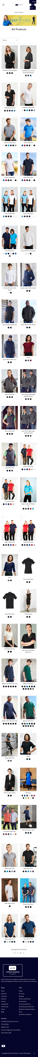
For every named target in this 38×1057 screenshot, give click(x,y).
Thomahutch (14, 1054)
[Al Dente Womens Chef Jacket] (10, 276)
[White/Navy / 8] (13, 218)
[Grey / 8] (29, 147)
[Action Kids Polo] (28, 130)
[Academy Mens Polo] (10, 130)
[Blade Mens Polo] (28, 856)
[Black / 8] (34, 147)
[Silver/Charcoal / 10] (34, 112)
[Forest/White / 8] (29, 688)
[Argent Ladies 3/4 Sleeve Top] (28, 491)
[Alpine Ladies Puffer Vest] (10, 313)
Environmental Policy (25, 1005)
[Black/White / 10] (25, 112)
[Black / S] (12, 74)
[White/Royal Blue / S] (34, 218)
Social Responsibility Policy (26, 1008)
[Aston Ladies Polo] (28, 567)
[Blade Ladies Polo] (10, 856)
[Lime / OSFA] (26, 799)
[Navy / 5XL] (27, 329)
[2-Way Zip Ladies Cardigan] (10, 58)
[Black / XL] (28, 437)
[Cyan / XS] (6, 255)
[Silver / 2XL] (28, 943)
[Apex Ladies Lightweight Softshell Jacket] (28, 382)
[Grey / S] (12, 472)
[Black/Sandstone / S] (4, 505)
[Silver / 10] (10, 943)
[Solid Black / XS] (13, 255)
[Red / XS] (25, 182)
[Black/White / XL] (4, 725)
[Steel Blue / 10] (14, 943)
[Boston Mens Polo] (28, 892)
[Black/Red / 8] (28, 690)
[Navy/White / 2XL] (11, 147)
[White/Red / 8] (10, 220)
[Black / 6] (23, 510)
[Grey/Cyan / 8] (25, 688)
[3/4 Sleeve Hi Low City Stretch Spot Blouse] (28, 58)
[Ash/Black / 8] (33, 690)
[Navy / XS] (27, 182)
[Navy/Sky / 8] (34, 688)
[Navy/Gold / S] (8, 688)
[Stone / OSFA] (29, 797)
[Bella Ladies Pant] (10, 746)
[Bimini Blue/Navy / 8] (4, 218)
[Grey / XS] (29, 182)
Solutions (3, 1000)
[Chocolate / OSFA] (23, 799)
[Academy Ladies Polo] (28, 95)
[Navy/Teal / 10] (32, 112)
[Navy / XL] (26, 437)
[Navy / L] (12, 435)
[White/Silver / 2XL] (4, 147)
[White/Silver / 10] (22, 112)
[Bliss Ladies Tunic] (10, 891)
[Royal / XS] (22, 182)
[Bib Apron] (28, 781)
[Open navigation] (5, 5)
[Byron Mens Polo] (28, 927)
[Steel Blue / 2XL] (33, 943)
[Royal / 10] (12, 112)
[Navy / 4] (29, 618)
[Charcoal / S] (7, 74)
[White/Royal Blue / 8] (16, 218)
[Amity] (28, 346)
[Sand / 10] (7, 943)
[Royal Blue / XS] (29, 546)
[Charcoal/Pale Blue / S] (4, 835)
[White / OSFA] (31, 799)
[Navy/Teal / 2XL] (13, 147)
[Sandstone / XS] (34, 546)
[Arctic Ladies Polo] (28, 455)
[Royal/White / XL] (27, 725)
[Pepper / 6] (31, 362)
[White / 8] (32, 147)
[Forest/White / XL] (29, 725)
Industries (4, 997)
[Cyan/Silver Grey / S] (28, 873)
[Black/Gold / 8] (26, 690)
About (3, 992)
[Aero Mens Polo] (10, 239)
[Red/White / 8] (29, 471)
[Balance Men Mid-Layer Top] (10, 709)
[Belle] (28, 745)
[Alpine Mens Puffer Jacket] (28, 312)
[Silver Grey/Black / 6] (12, 873)
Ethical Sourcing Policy (25, 1016)
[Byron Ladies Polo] (10, 927)
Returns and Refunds (25, 1000)
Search (3, 1010)
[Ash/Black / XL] (33, 727)
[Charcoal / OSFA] (32, 797)
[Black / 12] (10, 398)
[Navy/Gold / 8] (32, 688)
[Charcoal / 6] (28, 362)
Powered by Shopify (24, 1054)
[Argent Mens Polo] (28, 529)
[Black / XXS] (8, 762)
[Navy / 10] (28, 77)
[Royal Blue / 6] (11, 546)
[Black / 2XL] (29, 292)
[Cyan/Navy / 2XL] (8, 147)
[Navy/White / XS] (31, 908)
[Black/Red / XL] (13, 725)
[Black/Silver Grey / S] (8, 618)
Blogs (2, 1013)
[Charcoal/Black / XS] (28, 908)
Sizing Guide (4, 1005)
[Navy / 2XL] (27, 292)
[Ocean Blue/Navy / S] (11, 835)
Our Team (21, 995)
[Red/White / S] (11, 505)
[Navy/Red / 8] (8, 218)
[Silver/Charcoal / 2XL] (16, 147)
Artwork (3, 1003)
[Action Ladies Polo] (10, 165)
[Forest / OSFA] (22, 797)
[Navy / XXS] (11, 762)
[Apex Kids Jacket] (10, 382)
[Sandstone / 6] (16, 546)
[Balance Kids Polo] (28, 671)
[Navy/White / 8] (11, 218)
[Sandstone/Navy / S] (13, 505)
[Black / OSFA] (33, 799)
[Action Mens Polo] (28, 165)
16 (20, 954)
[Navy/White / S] (29, 218)
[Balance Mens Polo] (28, 709)
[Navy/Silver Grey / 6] (29, 583)
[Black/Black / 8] (10, 908)
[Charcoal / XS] (10, 257)
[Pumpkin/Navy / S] (16, 835)
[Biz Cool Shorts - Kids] (28, 818)
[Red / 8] (25, 147)
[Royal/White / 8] (27, 688)
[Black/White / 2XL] (6, 147)
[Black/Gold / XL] (16, 725)
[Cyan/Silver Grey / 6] (7, 873)
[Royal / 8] (22, 147)
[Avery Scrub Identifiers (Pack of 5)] (28, 637)
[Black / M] (31, 400)
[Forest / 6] (28, 834)
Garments (4, 995)
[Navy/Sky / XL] (8, 725)
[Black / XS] (34, 182)
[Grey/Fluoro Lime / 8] (22, 688)
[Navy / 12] (12, 398)
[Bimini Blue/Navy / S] (22, 218)
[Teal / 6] (33, 510)
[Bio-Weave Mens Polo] (10, 818)
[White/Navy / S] (32, 218)
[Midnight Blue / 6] (11, 653)
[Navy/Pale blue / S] (8, 835)
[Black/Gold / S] (16, 688)
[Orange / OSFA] (28, 799)
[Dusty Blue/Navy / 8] (25, 471)
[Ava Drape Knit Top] (10, 637)
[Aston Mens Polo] (10, 602)
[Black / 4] (27, 618)
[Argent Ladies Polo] (10, 529)
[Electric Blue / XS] (16, 255)
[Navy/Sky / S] (6, 688)
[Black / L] (7, 435)
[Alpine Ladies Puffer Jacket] (28, 276)
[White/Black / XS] (26, 255)
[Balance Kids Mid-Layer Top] (10, 671)
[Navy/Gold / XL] (11, 725)
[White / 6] (10, 549)
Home (16, 12)
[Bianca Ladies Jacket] (10, 781)
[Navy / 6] (26, 362)
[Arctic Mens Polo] (10, 490)
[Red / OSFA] (34, 797)
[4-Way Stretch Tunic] (10, 96)
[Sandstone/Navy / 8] (32, 471)
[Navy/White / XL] (6, 725)
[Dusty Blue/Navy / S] (6, 505)
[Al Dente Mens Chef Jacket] (28, 239)
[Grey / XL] (31, 437)
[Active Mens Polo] (28, 200)
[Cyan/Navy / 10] (27, 112)
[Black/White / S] (25, 218)
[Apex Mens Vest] (10, 455)
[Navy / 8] (27, 147)
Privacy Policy (23, 1003)
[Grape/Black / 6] (14, 873)
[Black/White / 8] (6, 218)
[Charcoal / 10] (7, 112)
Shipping (21, 997)
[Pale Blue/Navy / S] (13, 835)
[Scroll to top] (34, 1053)
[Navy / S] (10, 74)
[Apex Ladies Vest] (10, 419)
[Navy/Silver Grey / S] (11, 618)
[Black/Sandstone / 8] (22, 471)
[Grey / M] (28, 400)
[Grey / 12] (7, 398)
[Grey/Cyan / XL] (25, 725)
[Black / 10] (26, 77)
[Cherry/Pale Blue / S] (6, 835)
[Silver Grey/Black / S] (31, 873)
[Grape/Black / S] (33, 873)
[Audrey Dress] (28, 602)
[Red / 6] (31, 510)
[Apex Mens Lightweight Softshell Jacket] (28, 419)
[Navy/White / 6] (10, 873)
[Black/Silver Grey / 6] (27, 583)
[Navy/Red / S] (27, 218)
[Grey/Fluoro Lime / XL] (22, 725)
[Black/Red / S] (13, 688)
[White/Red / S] (28, 220)
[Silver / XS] (11, 255)
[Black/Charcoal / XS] (26, 908)
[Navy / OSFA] (27, 797)
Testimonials (4, 1008)
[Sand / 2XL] (26, 943)
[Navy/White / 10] (29, 112)
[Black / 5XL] (29, 329)
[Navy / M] (26, 400)
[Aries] (10, 566)
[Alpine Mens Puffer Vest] (10, 347)
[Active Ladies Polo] (10, 200)
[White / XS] (32, 182)
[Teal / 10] (31, 77)
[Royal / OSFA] (25, 797)
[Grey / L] (10, 435)
